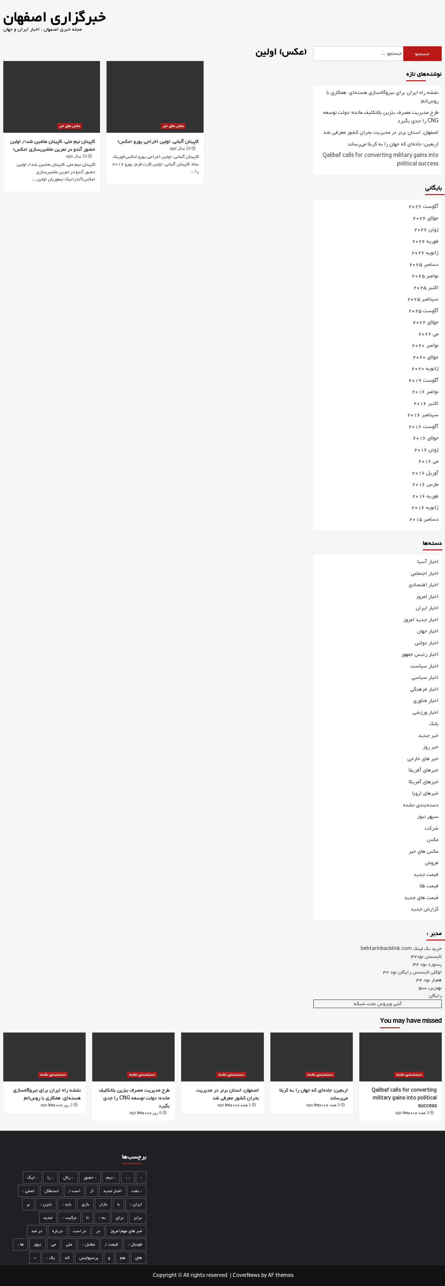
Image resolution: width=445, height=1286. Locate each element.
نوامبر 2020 (425, 346)
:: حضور (89, 1177)
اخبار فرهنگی (424, 689)
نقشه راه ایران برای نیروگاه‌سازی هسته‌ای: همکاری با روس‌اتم (382, 97)
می (53, 1244)
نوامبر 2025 (425, 276)
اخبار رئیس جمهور (419, 654)
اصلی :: (28, 1190)
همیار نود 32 (429, 980)
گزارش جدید (424, 909)
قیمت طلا (429, 886)
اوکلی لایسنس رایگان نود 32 (412, 972)
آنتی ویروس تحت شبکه (378, 1004)
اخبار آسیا (427, 562)
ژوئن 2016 (426, 450)
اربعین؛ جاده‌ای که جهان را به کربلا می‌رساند (393, 144)
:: (141, 1177)
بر (28, 1204)
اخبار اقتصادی (423, 585)
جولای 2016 (425, 438)
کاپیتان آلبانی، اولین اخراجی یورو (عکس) (158, 141)
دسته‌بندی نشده (420, 805)
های (138, 1257)
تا (87, 1217)
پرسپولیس (88, 1257)
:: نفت (136, 1190)
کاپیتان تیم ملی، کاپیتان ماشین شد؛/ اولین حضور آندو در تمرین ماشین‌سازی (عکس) (52, 145)
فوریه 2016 (425, 496)
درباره (57, 1231)
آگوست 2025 (423, 311)
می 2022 (428, 334)
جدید (47, 1217)
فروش (431, 863)
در (98, 1231)
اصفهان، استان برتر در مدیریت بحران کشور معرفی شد (380, 133)
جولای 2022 (425, 322)
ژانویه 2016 (424, 508)
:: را (50, 1177)
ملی (69, 1244)
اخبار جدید (112, 1190)
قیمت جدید (426, 874)
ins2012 (55, 1105)
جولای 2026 (425, 218)
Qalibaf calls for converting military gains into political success (380, 160)
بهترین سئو (430, 988)
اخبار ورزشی (425, 712)
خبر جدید (428, 735)
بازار (103, 1204)
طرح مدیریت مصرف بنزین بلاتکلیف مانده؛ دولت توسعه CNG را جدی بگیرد (380, 117)
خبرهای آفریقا (423, 770)
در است (79, 1231)
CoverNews (246, 1275)
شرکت (431, 828)
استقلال (51, 1190)
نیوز (37, 1244)
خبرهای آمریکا (423, 782)
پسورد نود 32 (427, 964)
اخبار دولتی (426, 643)
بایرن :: (46, 1204)
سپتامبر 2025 (422, 299)
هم (122, 1257)
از (91, 1190)
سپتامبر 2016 (422, 415)
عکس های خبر (69, 126)
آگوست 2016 (423, 427)
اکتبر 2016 (425, 404)
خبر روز (430, 747)
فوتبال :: (135, 1244)
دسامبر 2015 (423, 519)
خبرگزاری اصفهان (54, 17)
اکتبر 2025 (425, 288)
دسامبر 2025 (423, 265)
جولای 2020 (425, 357)
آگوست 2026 (423, 207)
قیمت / (111, 1244)
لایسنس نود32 (426, 956)
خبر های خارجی (422, 759)
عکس (432, 839)
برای (120, 1217)
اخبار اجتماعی (424, 573)
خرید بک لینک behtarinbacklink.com (401, 949)
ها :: (20, 1244)
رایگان (435, 996)
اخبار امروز (427, 596)
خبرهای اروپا (425, 793)
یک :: (50, 1257)
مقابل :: (88, 1244)
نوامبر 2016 (425, 392)
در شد (36, 1231)
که (67, 1257)
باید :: (67, 1204)
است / (74, 1190)
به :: (102, 1217)
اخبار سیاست (424, 666)
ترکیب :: (69, 1217)
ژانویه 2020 (424, 369)
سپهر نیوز (427, 816)
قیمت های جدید (421, 898)
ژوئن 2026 (426, 230)
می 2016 (428, 461)
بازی (85, 1204)
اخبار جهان (427, 631)
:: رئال (68, 1177)
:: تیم (111, 1177)
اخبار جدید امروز (420, 620)
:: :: (127, 1177)
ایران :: (136, 1204)
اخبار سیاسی (424, 677)
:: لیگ (32, 1177)
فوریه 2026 (425, 241)
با (118, 1204)
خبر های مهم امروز (126, 1231)
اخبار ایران (427, 608)
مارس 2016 (425, 485)
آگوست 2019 (423, 380)
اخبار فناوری (425, 701)
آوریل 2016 (425, 473)
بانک (433, 724)
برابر (138, 1217)
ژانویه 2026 (424, 253)
